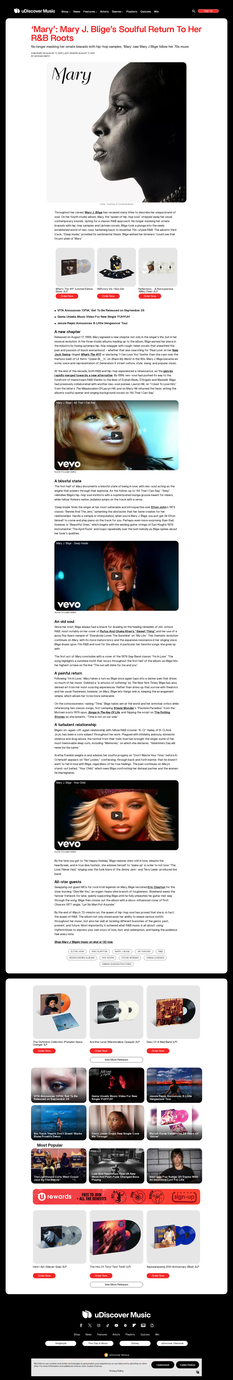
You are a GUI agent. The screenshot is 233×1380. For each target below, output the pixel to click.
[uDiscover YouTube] (116, 1325)
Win (156, 11)
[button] (75, 273)
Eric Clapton (99, 951)
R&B (160, 951)
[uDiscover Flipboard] (134, 1325)
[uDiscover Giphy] (152, 1325)
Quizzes (145, 11)
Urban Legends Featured (116, 964)
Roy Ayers (108, 958)
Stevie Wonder (130, 958)
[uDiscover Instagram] (98, 1325)
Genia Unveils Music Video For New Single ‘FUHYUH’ (93, 316)
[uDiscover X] (90, 1325)
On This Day (144, 951)
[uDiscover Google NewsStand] (143, 1325)
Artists (104, 11)
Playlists (131, 11)
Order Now (67, 296)
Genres (116, 11)
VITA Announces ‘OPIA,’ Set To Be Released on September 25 (100, 310)
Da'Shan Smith (42, 56)
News (76, 11)
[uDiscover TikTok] (107, 1325)
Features (89, 11)
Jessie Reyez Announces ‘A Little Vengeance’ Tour (92, 323)
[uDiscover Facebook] (81, 1325)
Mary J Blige (122, 951)
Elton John (77, 951)
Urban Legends (155, 958)
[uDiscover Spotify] (125, 1325)
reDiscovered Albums (81, 958)
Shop (64, 11)
